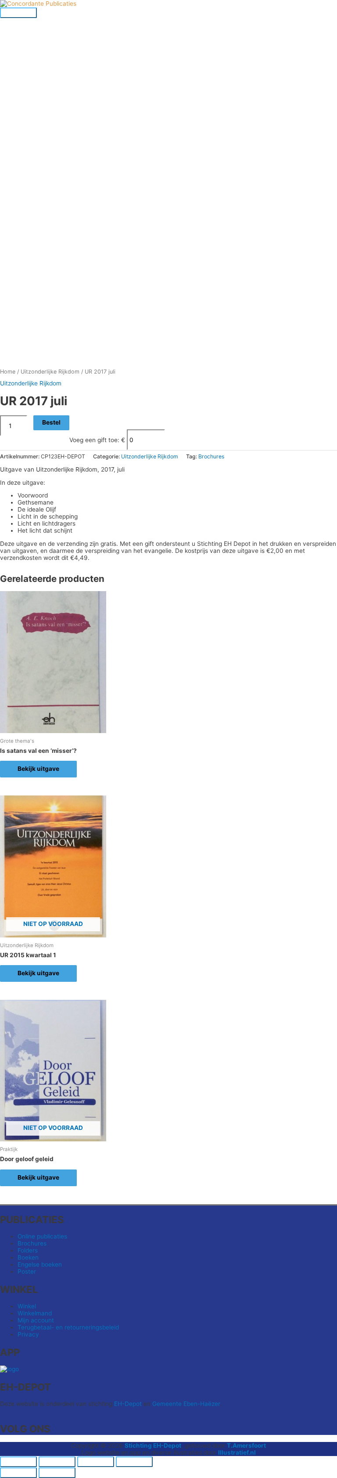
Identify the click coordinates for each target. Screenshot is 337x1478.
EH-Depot (128, 1403)
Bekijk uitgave (38, 768)
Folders (28, 1250)
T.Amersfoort (246, 1445)
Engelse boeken (40, 1264)
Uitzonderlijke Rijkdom (50, 371)
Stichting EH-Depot (153, 1445)
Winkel (27, 1306)
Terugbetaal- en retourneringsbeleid (68, 1327)
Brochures (211, 456)
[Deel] (95, 1461)
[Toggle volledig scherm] (57, 1461)
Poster (27, 1271)
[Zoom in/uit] (18, 1461)
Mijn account (36, 1320)
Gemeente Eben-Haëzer (186, 1403)
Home (7, 371)
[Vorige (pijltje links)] (18, 1472)
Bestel (51, 422)
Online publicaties (42, 1236)
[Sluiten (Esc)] (134, 1461)
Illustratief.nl (237, 1452)
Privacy (28, 1334)
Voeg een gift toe (93, 439)
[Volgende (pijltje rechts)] (57, 1472)
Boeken (28, 1257)
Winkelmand (35, 1313)
